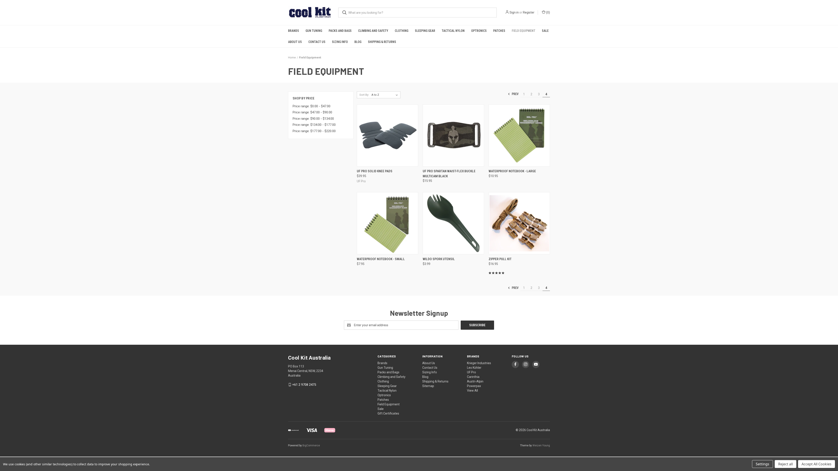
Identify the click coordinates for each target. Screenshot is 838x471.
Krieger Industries (479, 363)
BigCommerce (311, 445)
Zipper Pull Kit (500, 259)
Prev (515, 94)
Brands (293, 30)
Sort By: (364, 94)
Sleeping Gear (425, 30)
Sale (545, 30)
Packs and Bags (340, 30)
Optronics (479, 30)
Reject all (785, 464)
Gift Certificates (388, 413)
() (547, 12)
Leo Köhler (474, 367)
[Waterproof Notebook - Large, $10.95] (519, 135)
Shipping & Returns (382, 42)
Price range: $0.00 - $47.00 (311, 106)
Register (528, 12)
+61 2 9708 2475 (304, 385)
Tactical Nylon (453, 30)
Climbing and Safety (373, 30)
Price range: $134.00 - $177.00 (314, 125)
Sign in (514, 12)
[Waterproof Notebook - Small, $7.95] (387, 223)
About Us (295, 42)
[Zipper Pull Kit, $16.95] (519, 223)
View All (472, 390)
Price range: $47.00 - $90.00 (312, 112)
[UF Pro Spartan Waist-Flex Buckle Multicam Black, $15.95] (453, 135)
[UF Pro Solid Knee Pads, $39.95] (387, 135)
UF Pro (471, 372)
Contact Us (316, 42)
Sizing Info (340, 42)
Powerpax (474, 386)
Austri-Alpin (475, 381)
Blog (357, 42)
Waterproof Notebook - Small (381, 259)
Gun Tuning (314, 30)
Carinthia (473, 377)
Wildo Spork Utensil (439, 259)
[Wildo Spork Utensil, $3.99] (453, 223)
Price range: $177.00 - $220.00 (314, 131)
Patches (499, 30)
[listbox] (385, 95)
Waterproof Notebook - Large (512, 171)
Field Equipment (523, 30)
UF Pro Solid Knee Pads (374, 171)
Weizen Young (541, 445)
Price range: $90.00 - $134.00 (313, 119)
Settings (762, 464)
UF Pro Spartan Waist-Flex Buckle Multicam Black (449, 173)
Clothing (401, 30)
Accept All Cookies (816, 464)
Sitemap (428, 386)
